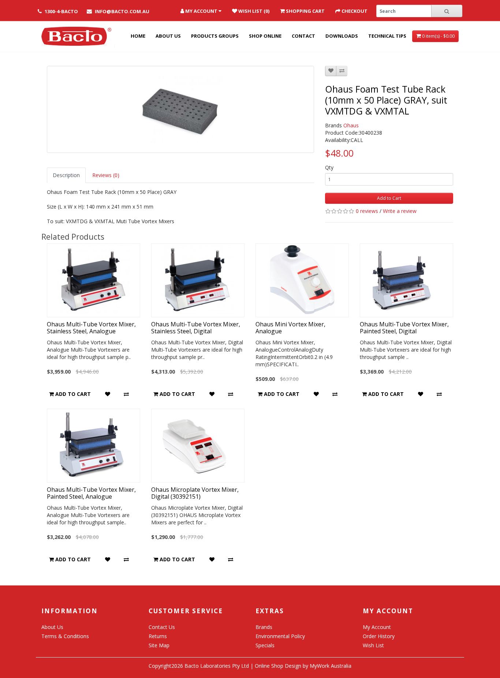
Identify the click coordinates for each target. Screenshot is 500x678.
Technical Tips (387, 36)
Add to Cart (389, 198)
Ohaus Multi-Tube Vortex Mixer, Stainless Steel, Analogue (91, 327)
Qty (329, 167)
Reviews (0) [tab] (105, 175)
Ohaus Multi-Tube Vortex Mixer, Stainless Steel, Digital (195, 327)
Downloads (341, 36)
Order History (379, 636)
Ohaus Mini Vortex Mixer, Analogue (290, 327)
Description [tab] (66, 175)
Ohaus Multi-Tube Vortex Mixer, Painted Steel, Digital (404, 327)
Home (138, 36)
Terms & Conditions (65, 636)
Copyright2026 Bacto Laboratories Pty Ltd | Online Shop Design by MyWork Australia (250, 665)
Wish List (373, 645)
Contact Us (162, 626)
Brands (263, 626)
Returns (158, 636)
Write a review (400, 210)
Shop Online (265, 36)
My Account (377, 626)
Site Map (159, 645)
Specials (265, 645)
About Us (168, 36)
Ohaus (351, 125)
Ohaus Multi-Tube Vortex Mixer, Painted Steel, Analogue (91, 493)
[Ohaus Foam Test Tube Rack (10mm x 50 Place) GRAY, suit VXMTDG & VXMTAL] (180, 109)
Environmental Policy (280, 636)
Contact (303, 36)
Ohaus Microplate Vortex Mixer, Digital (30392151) (195, 493)
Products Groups (215, 36)
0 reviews (367, 210)
